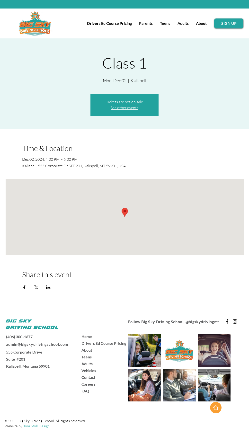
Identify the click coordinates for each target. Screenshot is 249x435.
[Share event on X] (36, 287)
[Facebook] (227, 321)
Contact (88, 377)
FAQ (85, 391)
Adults (87, 363)
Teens (86, 357)
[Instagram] (235, 321)
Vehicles (88, 370)
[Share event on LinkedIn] (48, 287)
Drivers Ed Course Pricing (98, 343)
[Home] (216, 407)
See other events (124, 107)
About (86, 350)
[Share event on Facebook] (24, 287)
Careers (88, 384)
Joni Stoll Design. (37, 426)
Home (86, 336)
